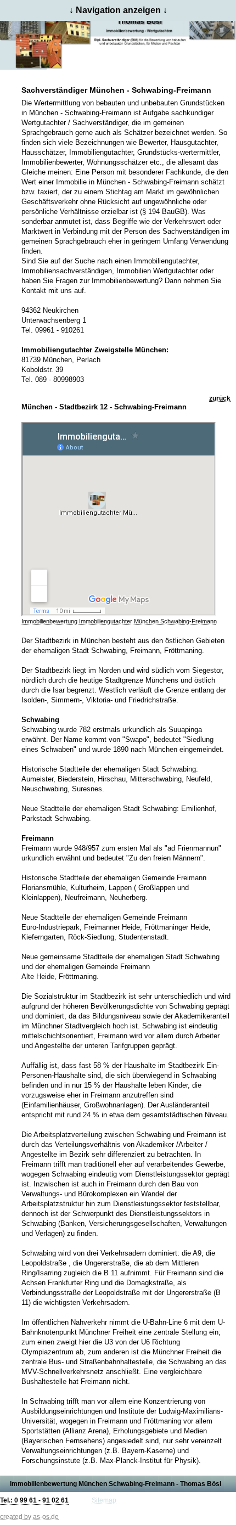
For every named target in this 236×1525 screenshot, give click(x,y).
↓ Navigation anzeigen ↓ (118, 10)
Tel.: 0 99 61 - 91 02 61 (34, 1500)
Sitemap (104, 1500)
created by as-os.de (29, 1517)
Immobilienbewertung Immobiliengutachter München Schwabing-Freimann (119, 621)
